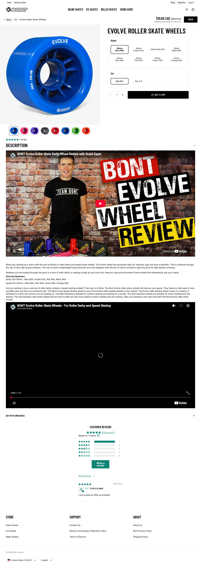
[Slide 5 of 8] (55, 130)
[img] (85, 484)
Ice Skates (11, 531)
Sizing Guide (20, 2)
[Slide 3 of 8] (34, 130)
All (15, 19)
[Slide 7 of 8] (75, 130)
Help (9, 2)
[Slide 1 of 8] (14, 130)
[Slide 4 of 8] (44, 130)
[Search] (187, 9)
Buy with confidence (15, 415)
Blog (173, 2)
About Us (137, 525)
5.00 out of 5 (108, 432)
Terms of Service (78, 536)
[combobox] (20, 560)
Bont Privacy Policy (142, 531)
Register (182, 2)
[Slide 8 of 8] (86, 130)
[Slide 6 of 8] (65, 130)
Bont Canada (18, 552)
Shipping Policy (140, 536)
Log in (191, 2)
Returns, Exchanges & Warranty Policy (88, 531)
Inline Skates (12, 525)
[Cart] (193, 9)
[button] (12, 139)
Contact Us (75, 525)
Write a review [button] (100, 464)
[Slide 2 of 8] (24, 130)
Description (17, 145)
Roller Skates (12, 536)
